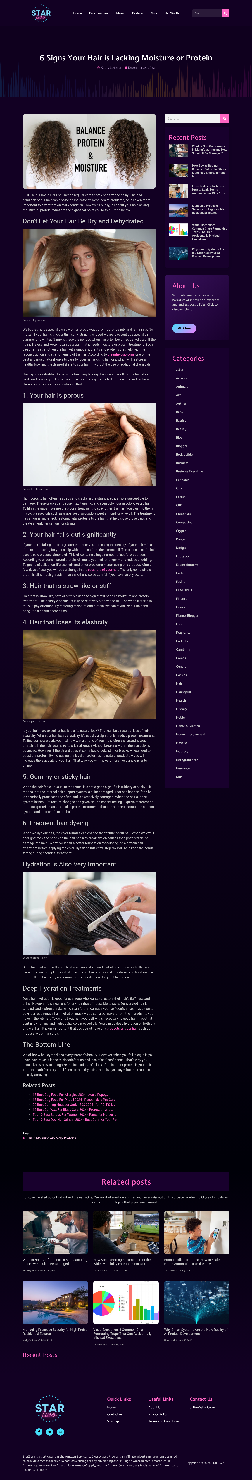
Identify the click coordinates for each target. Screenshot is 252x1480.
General (181, 666)
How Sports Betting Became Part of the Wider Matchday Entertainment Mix (209, 171)
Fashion (137, 13)
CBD (179, 505)
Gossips (181, 675)
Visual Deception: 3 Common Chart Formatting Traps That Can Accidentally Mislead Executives (209, 232)
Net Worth (172, 13)
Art (178, 395)
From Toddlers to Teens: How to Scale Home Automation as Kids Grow (209, 189)
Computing (184, 522)
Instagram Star (187, 760)
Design (181, 548)
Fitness (181, 607)
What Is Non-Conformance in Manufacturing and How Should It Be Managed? (209, 149)
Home (77, 13)
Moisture (42, 1138)
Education (183, 556)
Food (179, 624)
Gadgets (182, 641)
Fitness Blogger (187, 615)
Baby (179, 412)
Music (120, 13)
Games (181, 658)
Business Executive (189, 471)
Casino (181, 497)
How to (181, 743)
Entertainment (99, 13)
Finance (181, 598)
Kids (179, 777)
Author (181, 403)
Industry (182, 751)
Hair (179, 683)
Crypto (181, 531)
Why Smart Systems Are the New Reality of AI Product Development (208, 252)
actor (180, 369)
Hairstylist (183, 692)
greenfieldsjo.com (121, 354)
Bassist (181, 420)
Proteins (70, 1138)
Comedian (183, 514)
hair (32, 1138)
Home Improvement (191, 734)
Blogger (181, 446)
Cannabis (182, 480)
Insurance (183, 768)
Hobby (181, 717)
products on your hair (122, 1028)
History (181, 709)
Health (181, 700)
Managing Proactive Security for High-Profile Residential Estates (208, 209)
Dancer (181, 539)
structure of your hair (103, 570)
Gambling (183, 649)
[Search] (225, 13)
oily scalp (56, 1138)
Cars (179, 488)
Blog (179, 437)
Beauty (181, 429)
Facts (180, 573)
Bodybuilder (185, 454)
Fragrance (183, 632)
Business (182, 463)
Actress (181, 378)
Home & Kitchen (188, 726)
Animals (182, 386)
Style (153, 13)
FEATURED (184, 590)
